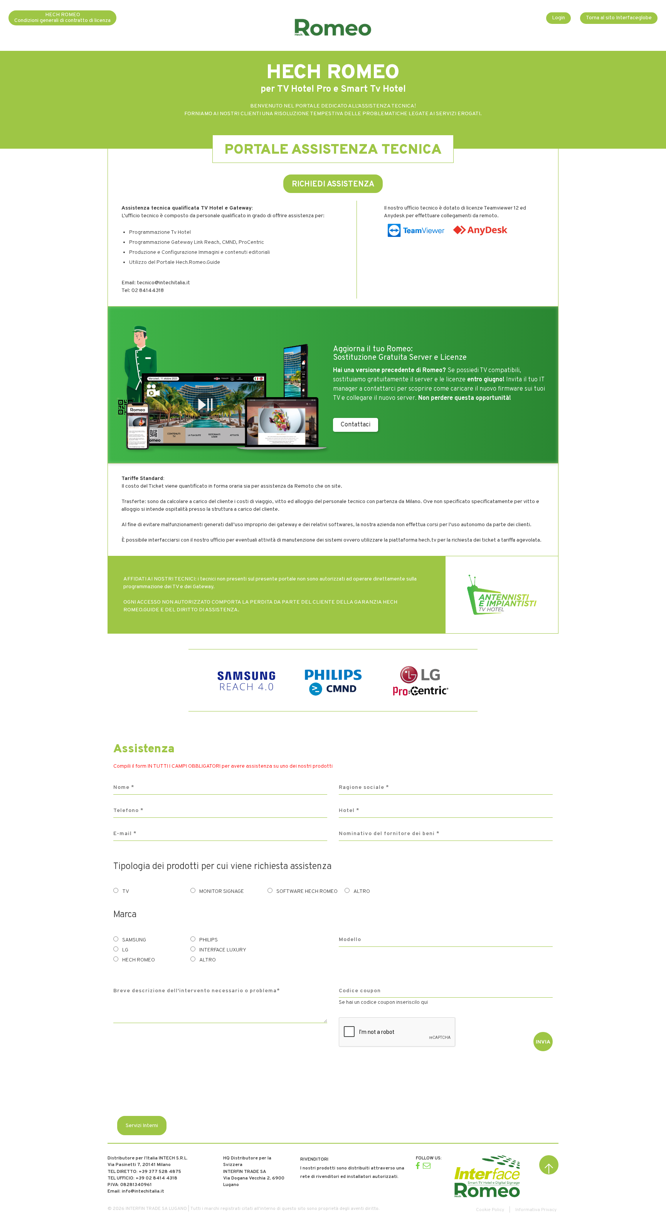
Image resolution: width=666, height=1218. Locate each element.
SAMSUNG (134, 940)
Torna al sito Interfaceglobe (619, 18)
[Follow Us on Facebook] (418, 1166)
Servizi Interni (142, 1125)
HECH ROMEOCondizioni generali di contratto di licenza (62, 18)
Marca (124, 915)
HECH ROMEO (138, 960)
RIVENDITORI (314, 1159)
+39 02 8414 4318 (156, 1178)
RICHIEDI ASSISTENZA (333, 185)
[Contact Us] (427, 1166)
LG (125, 950)
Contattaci (355, 425)
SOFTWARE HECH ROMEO (307, 891)
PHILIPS (208, 940)
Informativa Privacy (536, 1210)
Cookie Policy (490, 1210)
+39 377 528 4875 (160, 1172)
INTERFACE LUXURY (222, 950)
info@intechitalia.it (143, 1191)
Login (558, 18)
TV (125, 891)
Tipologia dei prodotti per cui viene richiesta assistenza (222, 866)
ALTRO (361, 891)
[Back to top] (548, 1164)
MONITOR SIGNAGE (221, 891)
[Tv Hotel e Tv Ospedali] (487, 1176)
